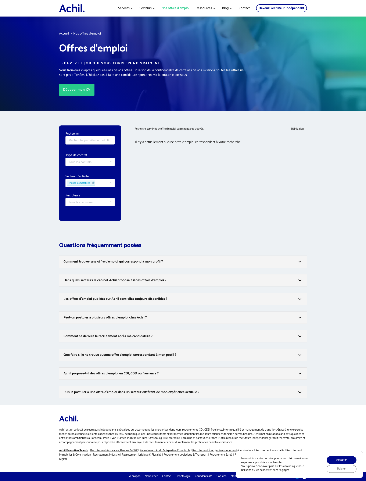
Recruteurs (72, 195)
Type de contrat (76, 155)
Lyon (113, 438)
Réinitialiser (297, 129)
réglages (284, 470)
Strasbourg (155, 438)
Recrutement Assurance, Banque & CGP (114, 450)
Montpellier (134, 438)
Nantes (121, 438)
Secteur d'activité (77, 176)
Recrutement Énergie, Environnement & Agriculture (222, 450)
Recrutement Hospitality (269, 450)
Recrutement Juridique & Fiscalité (141, 454)
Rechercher (72, 133)
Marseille (174, 438)
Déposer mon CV (76, 90)
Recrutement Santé (220, 454)
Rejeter (341, 468)
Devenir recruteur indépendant (281, 8)
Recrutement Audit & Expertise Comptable (165, 450)
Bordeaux (96, 438)
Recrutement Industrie (106, 454)
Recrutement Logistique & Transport (185, 454)
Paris (106, 438)
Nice (144, 438)
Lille (165, 438)
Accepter (341, 459)
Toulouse (186, 438)
